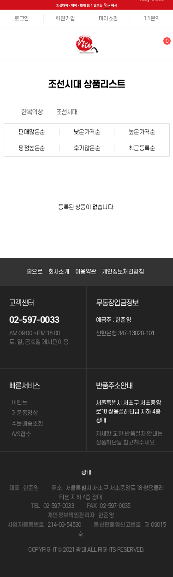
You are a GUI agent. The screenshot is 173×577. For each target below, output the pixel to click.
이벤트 (19, 402)
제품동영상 (25, 412)
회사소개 (59, 271)
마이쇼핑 (108, 18)
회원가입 (65, 18)
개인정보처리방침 (123, 271)
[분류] (9, 44)
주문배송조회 (27, 423)
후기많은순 (87, 148)
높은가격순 (142, 131)
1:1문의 (151, 18)
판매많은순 (31, 131)
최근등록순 (142, 148)
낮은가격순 (87, 131)
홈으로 (34, 271)
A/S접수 (21, 434)
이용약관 (85, 271)
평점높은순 (31, 148)
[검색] (150, 44)
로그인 (21, 18)
